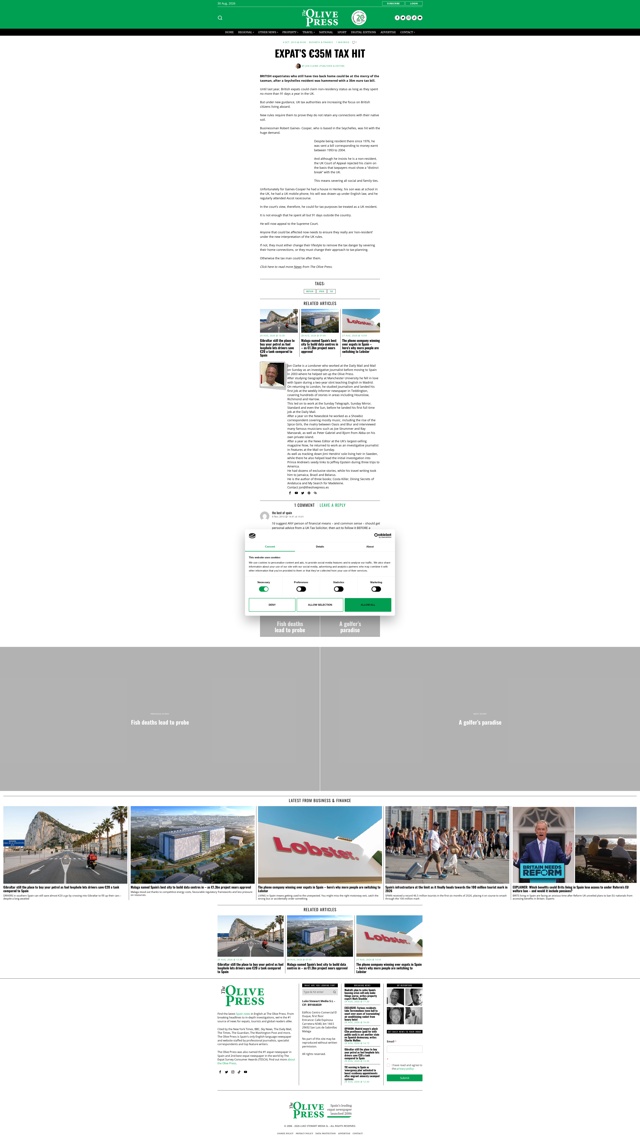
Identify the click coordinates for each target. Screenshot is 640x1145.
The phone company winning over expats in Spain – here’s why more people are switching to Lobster (361, 346)
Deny (272, 604)
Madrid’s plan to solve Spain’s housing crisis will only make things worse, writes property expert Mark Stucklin (360, 994)
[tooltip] (397, 17)
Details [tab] (320, 546)
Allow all (368, 604)
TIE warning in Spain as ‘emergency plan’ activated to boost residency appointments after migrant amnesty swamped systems (362, 1073)
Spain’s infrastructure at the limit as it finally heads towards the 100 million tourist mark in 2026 (446, 889)
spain (321, 291)
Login (414, 3)
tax (331, 291)
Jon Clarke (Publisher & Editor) (324, 66)
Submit (404, 1078)
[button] (334, 992)
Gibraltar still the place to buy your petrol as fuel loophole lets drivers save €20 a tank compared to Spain (277, 348)
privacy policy (405, 1068)
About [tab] (370, 546)
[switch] (301, 589)
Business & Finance (321, 42)
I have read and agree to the (407, 1066)
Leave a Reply (333, 505)
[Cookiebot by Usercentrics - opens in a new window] (376, 535)
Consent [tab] (270, 546)
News (298, 267)
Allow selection (320, 604)
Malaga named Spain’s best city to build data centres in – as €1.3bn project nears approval (319, 346)
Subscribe (393, 3)
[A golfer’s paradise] (350, 623)
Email (391, 1041)
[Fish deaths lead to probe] (290, 623)
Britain (309, 291)
